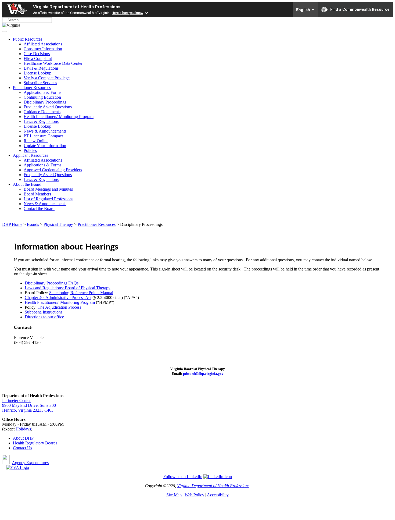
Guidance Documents (42, 111)
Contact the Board (39, 208)
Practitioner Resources (32, 87)
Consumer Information (43, 49)
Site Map (174, 495)
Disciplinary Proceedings (45, 102)
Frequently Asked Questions (48, 107)
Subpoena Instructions (43, 312)
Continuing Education (42, 97)
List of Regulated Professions (48, 199)
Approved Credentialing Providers (53, 170)
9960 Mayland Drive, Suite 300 (29, 405)
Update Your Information (45, 145)
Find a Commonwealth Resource (360, 9)
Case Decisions (37, 53)
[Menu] (4, 31)
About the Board (27, 184)
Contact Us (22, 448)
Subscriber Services (40, 82)
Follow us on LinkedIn (182, 476)
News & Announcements (45, 131)
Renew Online (36, 140)
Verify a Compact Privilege (47, 78)
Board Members (37, 194)
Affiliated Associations (43, 44)
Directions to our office (44, 317)
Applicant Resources (30, 155)
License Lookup (37, 73)
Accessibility (218, 495)
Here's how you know (127, 13)
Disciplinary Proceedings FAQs (51, 283)
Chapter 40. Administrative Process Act (58, 297)
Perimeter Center (16, 400)
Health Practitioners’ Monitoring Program (60, 302)
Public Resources (27, 39)
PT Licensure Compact (43, 136)
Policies (30, 150)
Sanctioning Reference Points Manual (81, 292)
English (305, 10)
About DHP (23, 438)
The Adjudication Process (59, 307)
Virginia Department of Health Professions (76, 6)
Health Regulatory (29, 443)
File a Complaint (38, 58)
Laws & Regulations (41, 68)
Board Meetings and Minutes (48, 189)
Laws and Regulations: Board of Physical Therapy (67, 288)
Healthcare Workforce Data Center (53, 63)
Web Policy (194, 495)
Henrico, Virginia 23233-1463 (27, 410)
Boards (33, 224)
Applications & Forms (42, 92)
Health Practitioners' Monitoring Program (59, 116)
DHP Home (12, 224)
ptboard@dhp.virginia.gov (203, 374)
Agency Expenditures (30, 462)
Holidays (23, 429)
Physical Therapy (58, 224)
